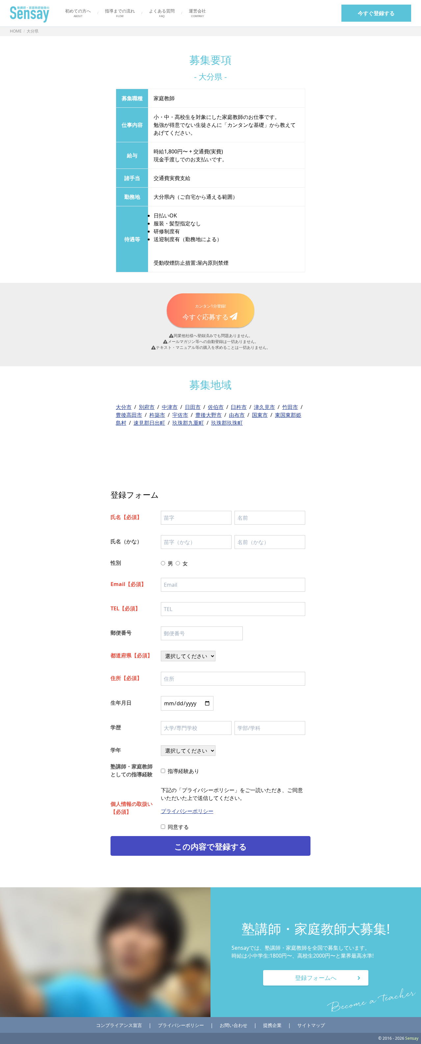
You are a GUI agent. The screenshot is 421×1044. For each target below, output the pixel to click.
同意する (178, 826)
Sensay (411, 1038)
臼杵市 (239, 407)
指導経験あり (183, 771)
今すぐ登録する (376, 13)
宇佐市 (180, 415)
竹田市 (290, 407)
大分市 (124, 407)
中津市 (170, 407)
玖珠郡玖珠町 (227, 422)
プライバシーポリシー (187, 811)
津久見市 (264, 407)
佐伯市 (216, 407)
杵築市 (157, 415)
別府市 (147, 407)
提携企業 (272, 1025)
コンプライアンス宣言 (119, 1025)
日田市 (193, 407)
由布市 (237, 415)
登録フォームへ (315, 978)
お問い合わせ (233, 1025)
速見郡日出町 (149, 422)
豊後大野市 (208, 415)
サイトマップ (311, 1025)
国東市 (260, 415)
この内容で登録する (210, 846)
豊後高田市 (129, 415)
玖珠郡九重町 (188, 422)
